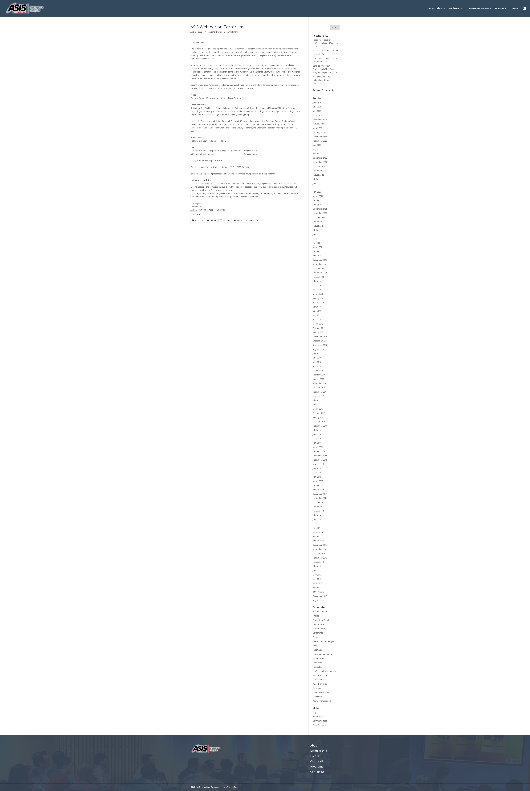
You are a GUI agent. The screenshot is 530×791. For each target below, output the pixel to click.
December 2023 (320, 136)
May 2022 (317, 187)
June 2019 (317, 311)
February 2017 (319, 413)
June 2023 (317, 145)
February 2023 (319, 153)
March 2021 (318, 247)
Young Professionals (322, 701)
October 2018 (319, 340)
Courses (316, 637)
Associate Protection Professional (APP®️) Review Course (326, 43)
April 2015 (317, 476)
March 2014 (318, 532)
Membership (454, 8)
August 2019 (318, 302)
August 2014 (318, 511)
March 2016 (318, 447)
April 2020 (317, 289)
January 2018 (318, 379)
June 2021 (317, 234)
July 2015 (317, 468)
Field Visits (317, 650)
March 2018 (318, 370)
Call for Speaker (320, 628)
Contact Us (514, 8)
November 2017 (320, 383)
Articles (316, 615)
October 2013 (319, 553)
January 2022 (318, 204)
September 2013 (320, 557)
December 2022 (320, 158)
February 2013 (319, 587)
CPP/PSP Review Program (324, 641)
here (219, 160)
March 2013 (318, 583)
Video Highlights (320, 684)
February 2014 (319, 536)
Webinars (233, 32)
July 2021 (317, 230)
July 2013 (317, 566)
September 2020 (320, 272)
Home (431, 8)
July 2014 (317, 515)
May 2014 (317, 523)
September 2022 (320, 170)
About (439, 8)
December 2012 (320, 596)
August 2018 (318, 349)
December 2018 (320, 336)
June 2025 (317, 106)
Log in (315, 712)
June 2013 (317, 570)
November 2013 (320, 549)
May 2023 (317, 149)
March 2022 (318, 196)
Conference (318, 632)
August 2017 (318, 396)
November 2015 (320, 455)
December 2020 (320, 260)
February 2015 (319, 485)
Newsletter (317, 667)
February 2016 (319, 451)
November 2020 (320, 264)
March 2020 (318, 294)
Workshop (317, 696)
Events (316, 645)
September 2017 (320, 392)
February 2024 (319, 132)
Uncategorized (319, 679)
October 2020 (319, 268)
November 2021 (320, 213)
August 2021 (318, 225)
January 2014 (318, 540)
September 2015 (320, 459)
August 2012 (318, 600)
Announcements (320, 611)
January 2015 (318, 489)
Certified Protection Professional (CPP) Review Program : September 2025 (325, 69)
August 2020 (318, 277)
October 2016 (319, 421)
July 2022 (317, 179)
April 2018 (317, 366)
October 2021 (319, 217)
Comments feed (320, 720)
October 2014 (319, 502)
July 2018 (317, 353)
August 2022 (318, 175)
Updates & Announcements (477, 8)
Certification (318, 761)
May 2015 (317, 472)
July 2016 (317, 430)
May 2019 (317, 315)
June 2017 (317, 404)
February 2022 (319, 200)
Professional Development (216, 32)
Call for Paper (319, 624)
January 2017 (318, 417)
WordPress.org (319, 725)
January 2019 (318, 332)
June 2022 (317, 183)
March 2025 (318, 115)
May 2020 (317, 285)
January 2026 (318, 102)
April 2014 (317, 528)
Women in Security (321, 692)
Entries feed (318, 716)
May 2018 (317, 362)
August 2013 (318, 562)
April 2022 (317, 191)
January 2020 (318, 298)
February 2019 (319, 328)
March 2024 (318, 128)
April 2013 (317, 579)
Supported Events (320, 675)
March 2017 (318, 409)
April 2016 (317, 443)
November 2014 (320, 498)
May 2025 (317, 111)
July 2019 (317, 306)
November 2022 (320, 162)
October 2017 (319, 387)
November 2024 (320, 119)
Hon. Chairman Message (324, 654)
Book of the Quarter (322, 620)
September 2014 (320, 506)
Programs (499, 8)
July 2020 (317, 281)
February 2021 (319, 251)
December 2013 (320, 545)
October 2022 (319, 166)
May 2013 (317, 574)
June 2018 (317, 357)
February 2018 (319, 374)
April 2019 (317, 319)
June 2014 (317, 519)
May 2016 (317, 438)
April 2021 (317, 243)
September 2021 (320, 221)
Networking (318, 662)
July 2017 (317, 400)
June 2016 (317, 434)
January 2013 (318, 591)
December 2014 (320, 494)
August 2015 (318, 464)
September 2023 (320, 141)
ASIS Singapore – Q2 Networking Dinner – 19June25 (322, 80)
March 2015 (318, 481)
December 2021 (320, 208)
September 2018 (320, 345)
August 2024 (318, 123)
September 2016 (320, 426)
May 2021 (317, 238)
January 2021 (318, 255)
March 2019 (318, 323)
